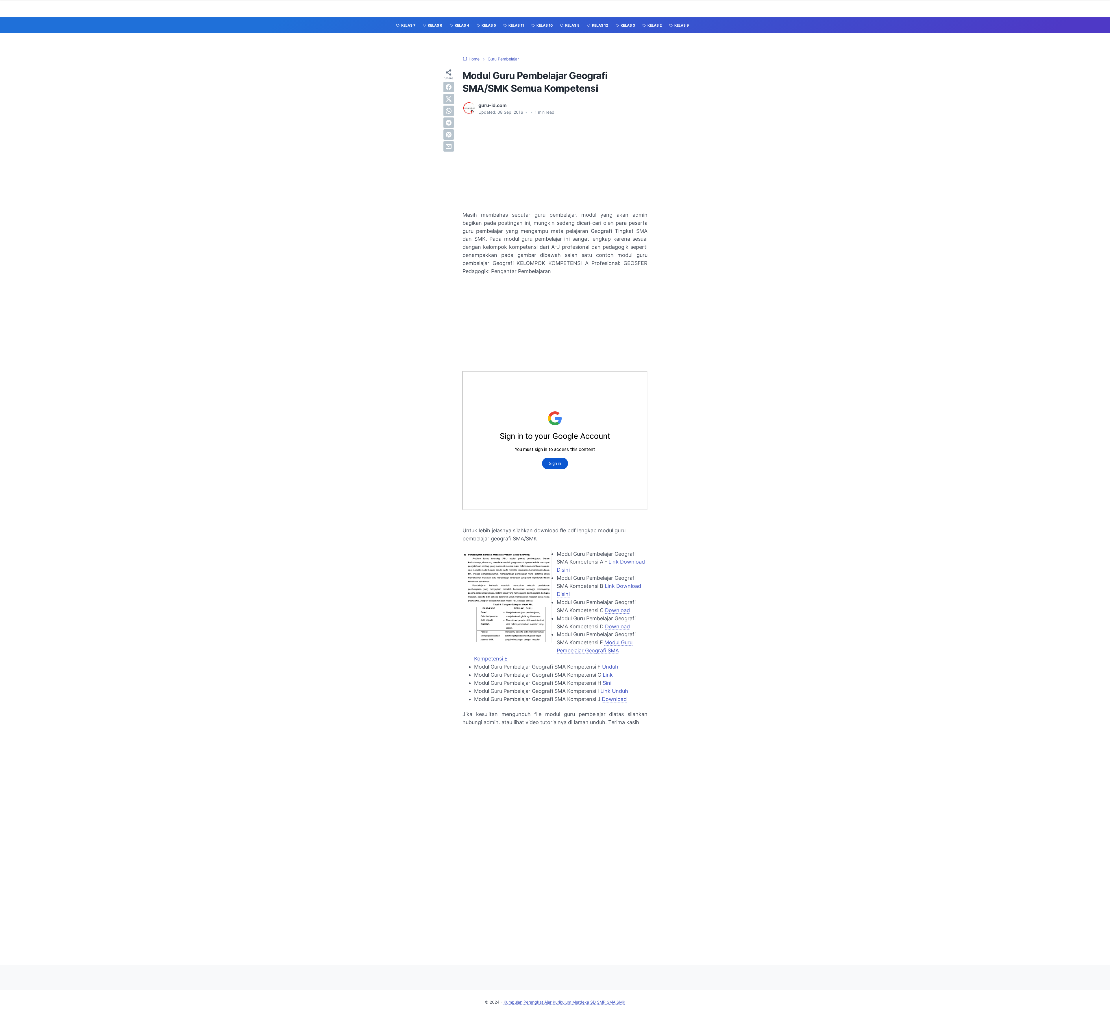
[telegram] (448, 122)
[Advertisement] (555, 163)
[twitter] (448, 99)
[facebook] (448, 87)
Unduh (610, 667)
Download (617, 610)
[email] (448, 146)
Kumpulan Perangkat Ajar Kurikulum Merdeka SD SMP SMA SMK (564, 1002)
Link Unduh (614, 691)
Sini (607, 683)
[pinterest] (448, 134)
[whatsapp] (448, 111)
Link (608, 675)
